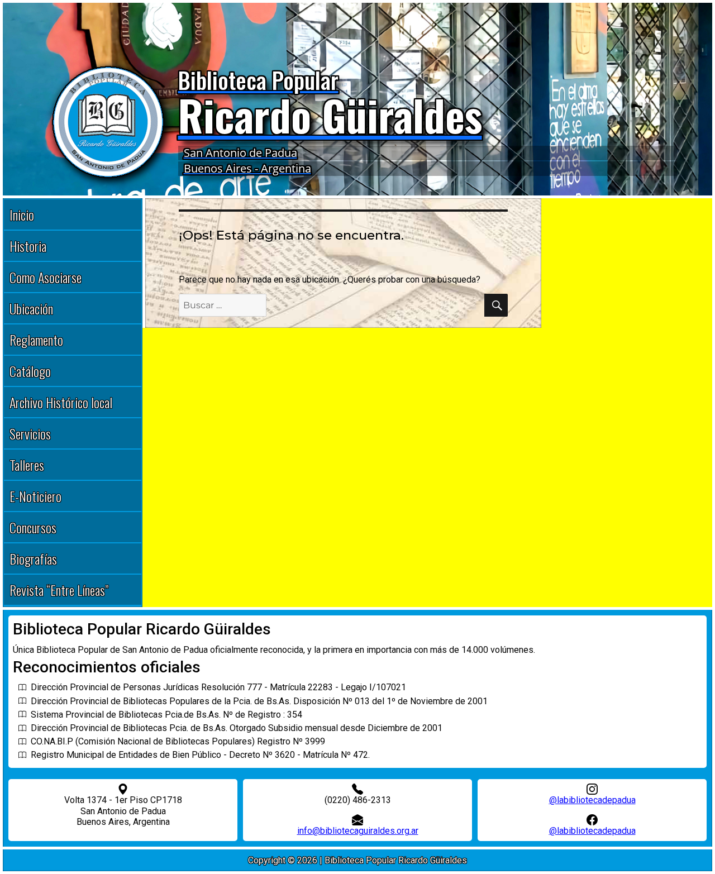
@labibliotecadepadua (592, 800)
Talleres (26, 465)
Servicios (30, 433)
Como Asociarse (45, 277)
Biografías (33, 558)
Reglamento (36, 339)
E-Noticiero (35, 496)
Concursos (32, 527)
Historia (27, 246)
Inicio (21, 214)
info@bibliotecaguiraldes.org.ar (357, 830)
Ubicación (31, 308)
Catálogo (30, 371)
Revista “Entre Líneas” (58, 590)
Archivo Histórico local (60, 402)
